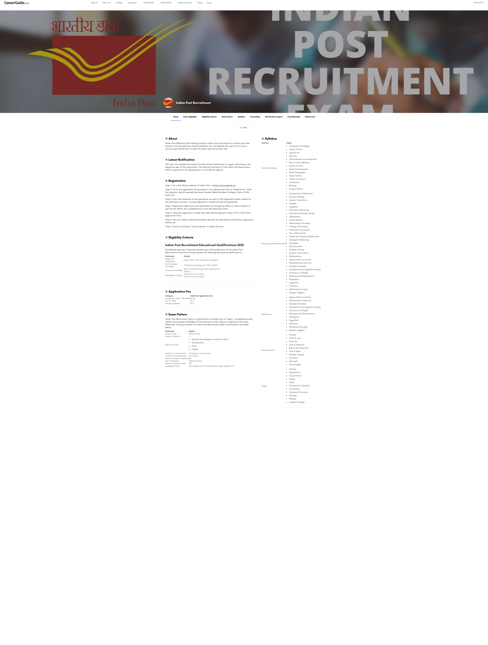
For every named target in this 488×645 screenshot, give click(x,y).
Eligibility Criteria (209, 117)
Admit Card (310, 117)
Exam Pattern (227, 117)
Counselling (255, 117)
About (175, 117)
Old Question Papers (274, 117)
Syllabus (241, 117)
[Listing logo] (168, 103)
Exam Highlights (190, 117)
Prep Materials (294, 117)
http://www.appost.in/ (225, 185)
